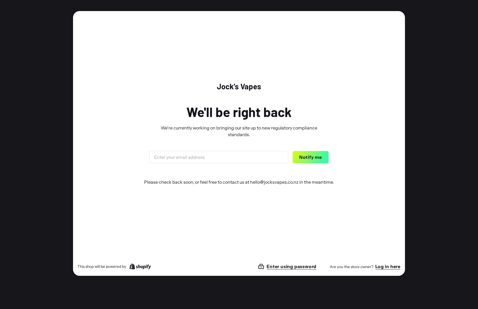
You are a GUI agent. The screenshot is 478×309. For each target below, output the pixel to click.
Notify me (310, 157)
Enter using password (291, 266)
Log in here (388, 266)
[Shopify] (139, 266)
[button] (294, 266)
